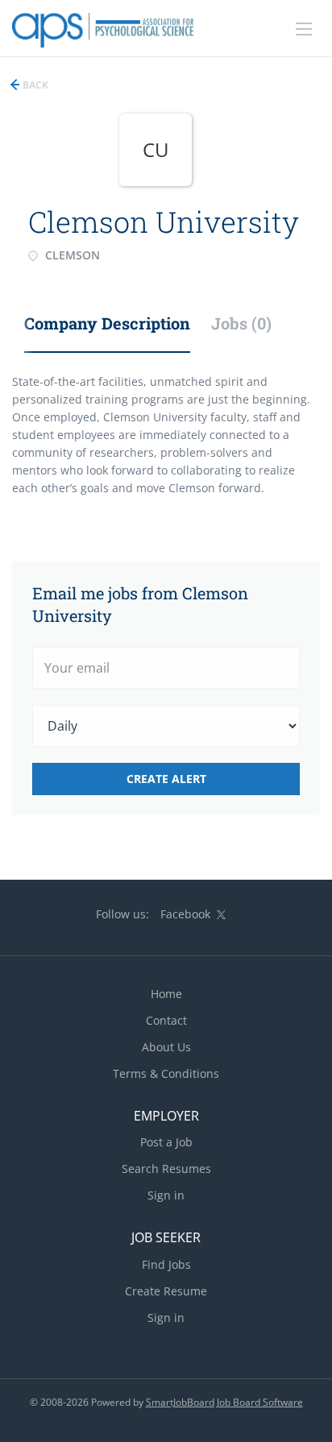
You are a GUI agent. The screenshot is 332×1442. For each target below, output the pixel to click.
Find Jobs (166, 1264)
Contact (166, 1020)
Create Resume (166, 1291)
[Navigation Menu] (304, 29)
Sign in (166, 1195)
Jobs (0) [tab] (241, 323)
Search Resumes (166, 1168)
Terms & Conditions (166, 1073)
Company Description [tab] (107, 323)
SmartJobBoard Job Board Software (224, 1402)
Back (34, 85)
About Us (166, 1047)
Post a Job (166, 1142)
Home (166, 993)
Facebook (185, 914)
